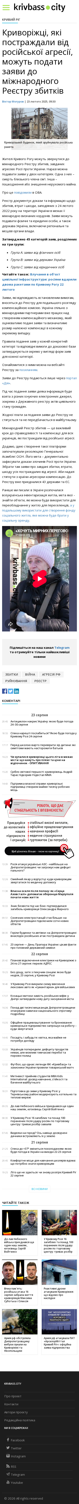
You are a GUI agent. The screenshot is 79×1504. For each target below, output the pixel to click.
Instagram (18, 1456)
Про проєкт (12, 1396)
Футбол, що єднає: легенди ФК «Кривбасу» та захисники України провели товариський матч (42, 1066)
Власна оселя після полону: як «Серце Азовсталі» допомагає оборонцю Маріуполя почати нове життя (42, 894)
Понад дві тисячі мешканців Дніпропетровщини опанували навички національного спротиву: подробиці (43, 1011)
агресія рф (51, 674)
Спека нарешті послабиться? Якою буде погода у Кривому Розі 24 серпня (44, 735)
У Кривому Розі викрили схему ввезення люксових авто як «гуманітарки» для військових (43, 985)
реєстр (40, 681)
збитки (11, 674)
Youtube (17, 1482)
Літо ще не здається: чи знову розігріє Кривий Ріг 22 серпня (43, 1174)
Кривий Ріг (11, 19)
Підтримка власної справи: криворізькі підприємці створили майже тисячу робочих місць (40, 787)
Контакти (11, 1404)
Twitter (16, 1448)
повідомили (23, 192)
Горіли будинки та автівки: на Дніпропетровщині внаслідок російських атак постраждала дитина (43, 934)
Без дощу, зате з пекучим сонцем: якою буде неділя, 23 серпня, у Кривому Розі (41, 974)
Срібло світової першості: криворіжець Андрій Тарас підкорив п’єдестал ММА (41, 773)
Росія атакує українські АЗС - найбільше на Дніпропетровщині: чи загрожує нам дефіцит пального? (41, 867)
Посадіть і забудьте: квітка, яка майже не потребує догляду (38, 1039)
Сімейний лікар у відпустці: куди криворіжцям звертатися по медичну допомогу (41, 881)
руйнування (16, 681)
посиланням (28, 370)
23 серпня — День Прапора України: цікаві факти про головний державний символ (43, 946)
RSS (13, 1466)
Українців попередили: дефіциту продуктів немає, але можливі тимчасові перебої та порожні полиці (39, 1052)
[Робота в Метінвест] (39, 828)
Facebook (18, 1440)
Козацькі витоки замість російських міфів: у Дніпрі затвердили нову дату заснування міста (42, 997)
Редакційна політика (19, 1420)
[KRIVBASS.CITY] (39, 7)
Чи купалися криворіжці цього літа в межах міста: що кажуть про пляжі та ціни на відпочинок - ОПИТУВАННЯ (42, 760)
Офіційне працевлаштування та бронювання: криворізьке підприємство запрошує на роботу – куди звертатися (44, 1026)
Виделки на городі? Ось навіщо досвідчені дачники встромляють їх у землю (39, 1134)
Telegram (62, 647)
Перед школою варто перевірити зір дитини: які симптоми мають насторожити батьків (43, 746)
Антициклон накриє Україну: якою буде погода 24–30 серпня (42, 723)
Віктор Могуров (13, 101)
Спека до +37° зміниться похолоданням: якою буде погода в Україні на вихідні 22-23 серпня (41, 1150)
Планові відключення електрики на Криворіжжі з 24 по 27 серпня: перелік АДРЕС (43, 962)
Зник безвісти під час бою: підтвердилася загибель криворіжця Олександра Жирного (40, 907)
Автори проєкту (16, 1412)
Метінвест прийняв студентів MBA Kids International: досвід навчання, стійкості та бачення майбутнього (39, 1079)
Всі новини (40, 1189)
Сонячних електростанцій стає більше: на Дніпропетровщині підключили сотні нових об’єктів (40, 921)
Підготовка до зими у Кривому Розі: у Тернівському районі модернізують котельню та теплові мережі (43, 1094)
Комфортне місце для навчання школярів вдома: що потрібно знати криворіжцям (43, 1162)
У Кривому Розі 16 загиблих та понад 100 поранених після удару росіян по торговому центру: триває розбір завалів (40, 1121)
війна (30, 674)
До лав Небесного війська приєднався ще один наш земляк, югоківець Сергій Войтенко (42, 1108)
